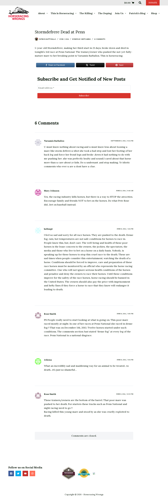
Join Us (119, 13)
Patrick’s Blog (137, 13)
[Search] (140, 2)
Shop (154, 13)
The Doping (105, 13)
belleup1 (48, 229)
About (41, 13)
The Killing (86, 13)
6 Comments (99, 39)
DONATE (153, 2)
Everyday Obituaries (81, 39)
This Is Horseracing (62, 13)
